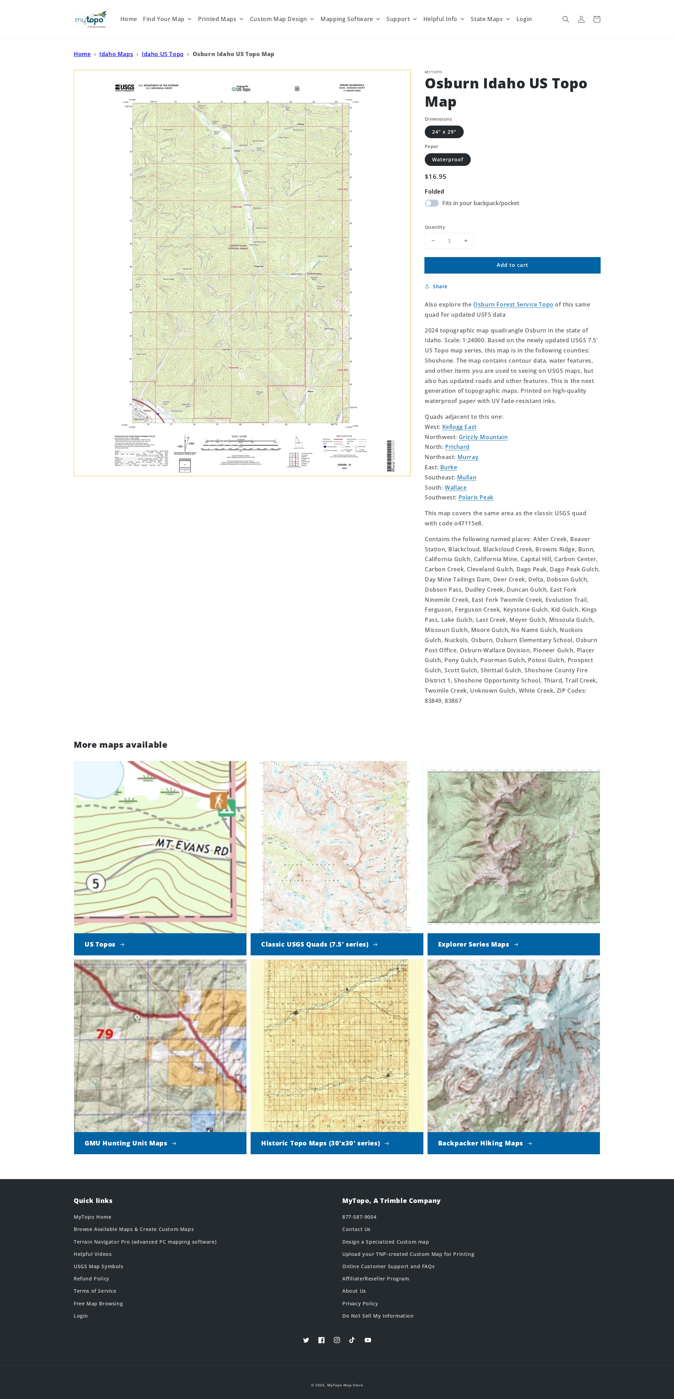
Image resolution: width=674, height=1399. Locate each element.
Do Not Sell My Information (378, 1315)
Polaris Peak (476, 497)
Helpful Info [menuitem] (440, 19)
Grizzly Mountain (483, 437)
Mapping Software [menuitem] (347, 19)
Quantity (435, 227)
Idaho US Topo (163, 54)
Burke (448, 467)
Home (82, 54)
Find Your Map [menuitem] (164, 19)
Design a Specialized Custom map (385, 1241)
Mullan (467, 477)
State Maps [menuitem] (487, 19)
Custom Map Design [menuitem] (278, 19)
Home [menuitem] (128, 19)
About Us (354, 1290)
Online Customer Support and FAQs (388, 1266)
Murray (468, 457)
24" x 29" (444, 131)
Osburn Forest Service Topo (513, 304)
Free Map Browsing (98, 1303)
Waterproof (447, 159)
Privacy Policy (360, 1303)
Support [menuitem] (398, 19)
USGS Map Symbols (99, 1266)
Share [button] (440, 286)
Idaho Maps (116, 54)
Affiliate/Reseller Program (375, 1278)
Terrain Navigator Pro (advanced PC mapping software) (145, 1241)
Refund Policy (92, 1278)
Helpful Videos (93, 1254)
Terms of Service (95, 1290)
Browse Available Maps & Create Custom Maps (134, 1229)
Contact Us (356, 1229)
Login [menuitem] (524, 19)
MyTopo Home (93, 1216)
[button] (566, 19)
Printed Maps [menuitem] (217, 19)
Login (81, 1315)
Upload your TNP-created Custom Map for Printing (408, 1254)
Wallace (456, 487)
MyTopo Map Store (345, 1385)
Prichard (457, 447)
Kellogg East (459, 427)
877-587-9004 (359, 1216)
